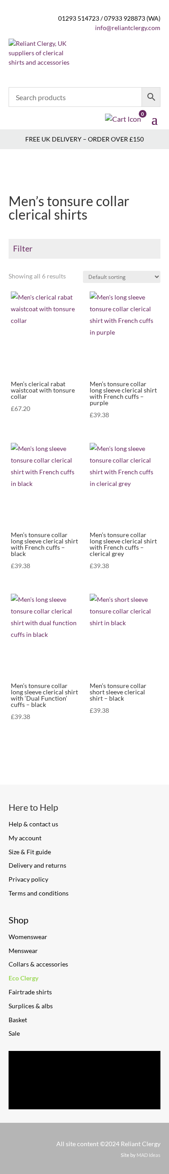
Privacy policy (28, 879)
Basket (18, 1020)
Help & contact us (33, 824)
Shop (18, 919)
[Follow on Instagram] (126, 1067)
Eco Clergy (23, 978)
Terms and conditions (39, 893)
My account (25, 838)
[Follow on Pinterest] (84, 1067)
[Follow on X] (84, 1094)
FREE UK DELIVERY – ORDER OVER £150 (84, 139)
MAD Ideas (148, 1155)
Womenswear (28, 936)
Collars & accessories (38, 964)
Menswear (23, 950)
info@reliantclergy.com (127, 27)
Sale (14, 1033)
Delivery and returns (37, 865)
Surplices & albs (31, 1006)
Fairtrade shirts (30, 992)
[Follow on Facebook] (43, 1067)
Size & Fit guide (30, 852)
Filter (22, 248)
